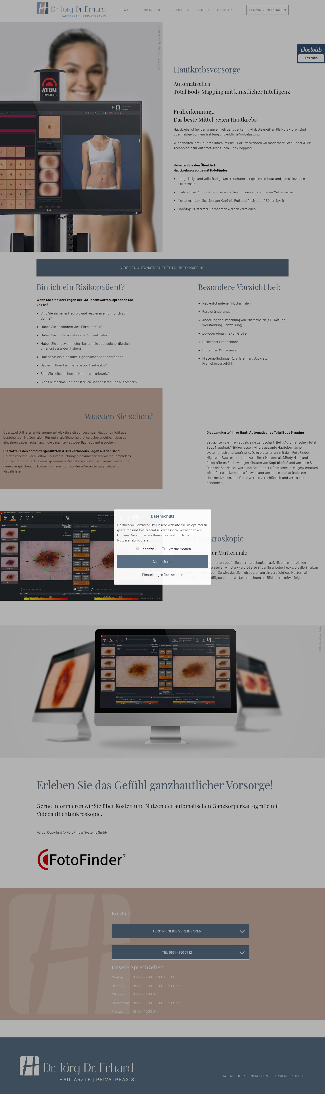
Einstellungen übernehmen (162, 574)
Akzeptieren (162, 561)
